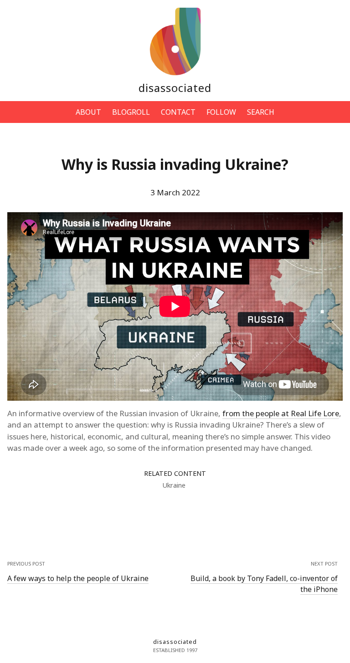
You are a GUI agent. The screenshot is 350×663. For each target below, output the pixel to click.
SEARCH (260, 112)
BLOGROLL (131, 112)
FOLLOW (221, 112)
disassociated (175, 87)
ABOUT (88, 112)
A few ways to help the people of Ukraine (78, 578)
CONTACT (178, 112)
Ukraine (173, 485)
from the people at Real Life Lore (280, 413)
